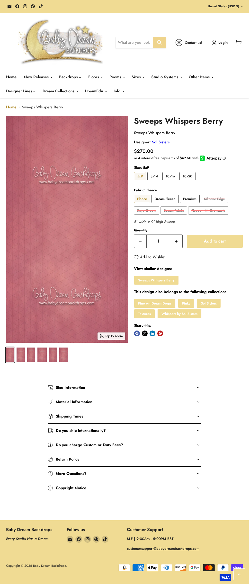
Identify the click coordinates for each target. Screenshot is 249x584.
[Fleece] (142, 204)
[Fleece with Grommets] (209, 215)
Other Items (200, 77)
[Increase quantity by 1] (176, 241)
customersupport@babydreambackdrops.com (163, 548)
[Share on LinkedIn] (152, 333)
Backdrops (69, 77)
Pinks (186, 303)
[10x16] (170, 181)
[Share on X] (145, 333)
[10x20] (188, 181)
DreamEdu (94, 91)
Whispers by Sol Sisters (179, 313)
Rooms (115, 77)
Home (11, 77)
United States (223, 6)
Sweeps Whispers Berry (156, 280)
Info (118, 91)
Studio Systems (165, 77)
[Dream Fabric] (174, 215)
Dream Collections (59, 91)
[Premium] (190, 204)
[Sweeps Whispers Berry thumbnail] (10, 355)
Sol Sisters (161, 142)
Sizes (137, 77)
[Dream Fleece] (165, 204)
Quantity (140, 230)
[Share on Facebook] (137, 333)
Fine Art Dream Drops (154, 303)
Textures (144, 313)
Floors (94, 77)
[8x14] (154, 181)
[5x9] (140, 181)
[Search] (159, 42)
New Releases (37, 77)
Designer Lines (19, 91)
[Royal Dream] (147, 215)
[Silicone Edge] (215, 204)
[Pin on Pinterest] (160, 333)
